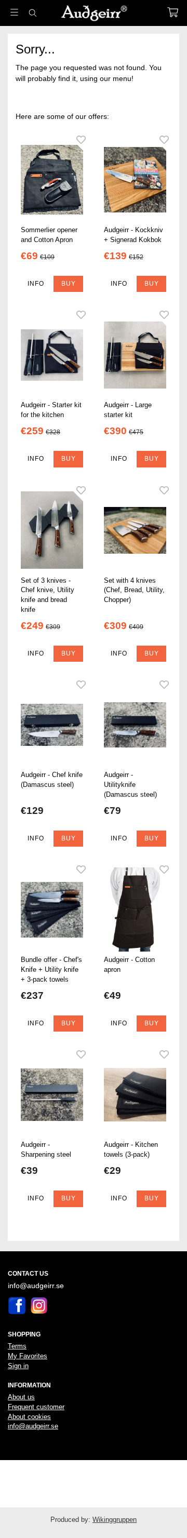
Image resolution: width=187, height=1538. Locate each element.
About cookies (29, 1417)
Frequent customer (36, 1407)
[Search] (32, 13)
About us (21, 1397)
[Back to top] (9, 1516)
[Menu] (14, 12)
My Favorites (27, 1356)
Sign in (18, 1366)
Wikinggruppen (114, 1519)
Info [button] (36, 283)
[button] (68, 284)
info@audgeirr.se (33, 1426)
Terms (17, 1346)
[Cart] (173, 12)
